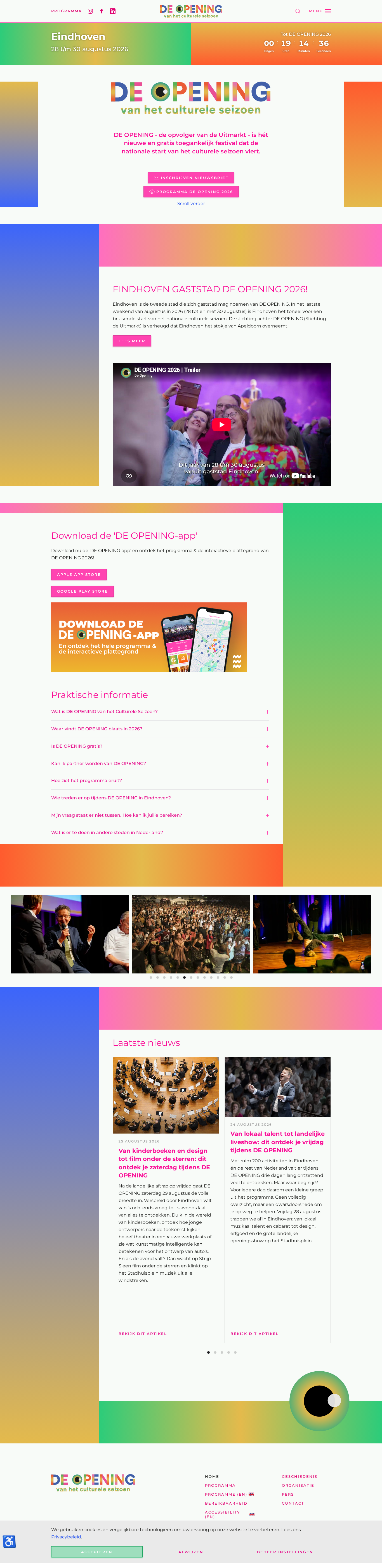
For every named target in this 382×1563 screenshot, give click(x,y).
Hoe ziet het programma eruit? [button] (87, 780)
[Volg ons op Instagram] (90, 11)
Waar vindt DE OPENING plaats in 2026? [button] (96, 728)
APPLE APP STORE (79, 574)
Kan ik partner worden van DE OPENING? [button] (98, 763)
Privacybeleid (66, 1537)
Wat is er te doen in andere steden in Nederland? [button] (107, 832)
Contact (293, 1503)
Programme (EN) (226, 1494)
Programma (66, 11)
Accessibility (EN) (222, 1514)
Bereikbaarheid (226, 1503)
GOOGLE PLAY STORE (82, 591)
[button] (298, 11)
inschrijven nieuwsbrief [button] (194, 177)
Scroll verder (191, 203)
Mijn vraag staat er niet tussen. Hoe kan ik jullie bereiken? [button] (116, 815)
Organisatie (298, 1485)
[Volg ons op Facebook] (101, 11)
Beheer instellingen (285, 1552)
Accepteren (96, 1552)
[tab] (151, 977)
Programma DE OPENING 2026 (194, 191)
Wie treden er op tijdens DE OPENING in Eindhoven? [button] (111, 797)
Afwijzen (190, 1552)
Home (212, 1476)
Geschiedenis (299, 1476)
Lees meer (132, 341)
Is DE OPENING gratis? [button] (76, 746)
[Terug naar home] (191, 11)
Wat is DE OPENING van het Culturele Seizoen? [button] (104, 711)
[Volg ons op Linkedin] (112, 11)
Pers (288, 1494)
